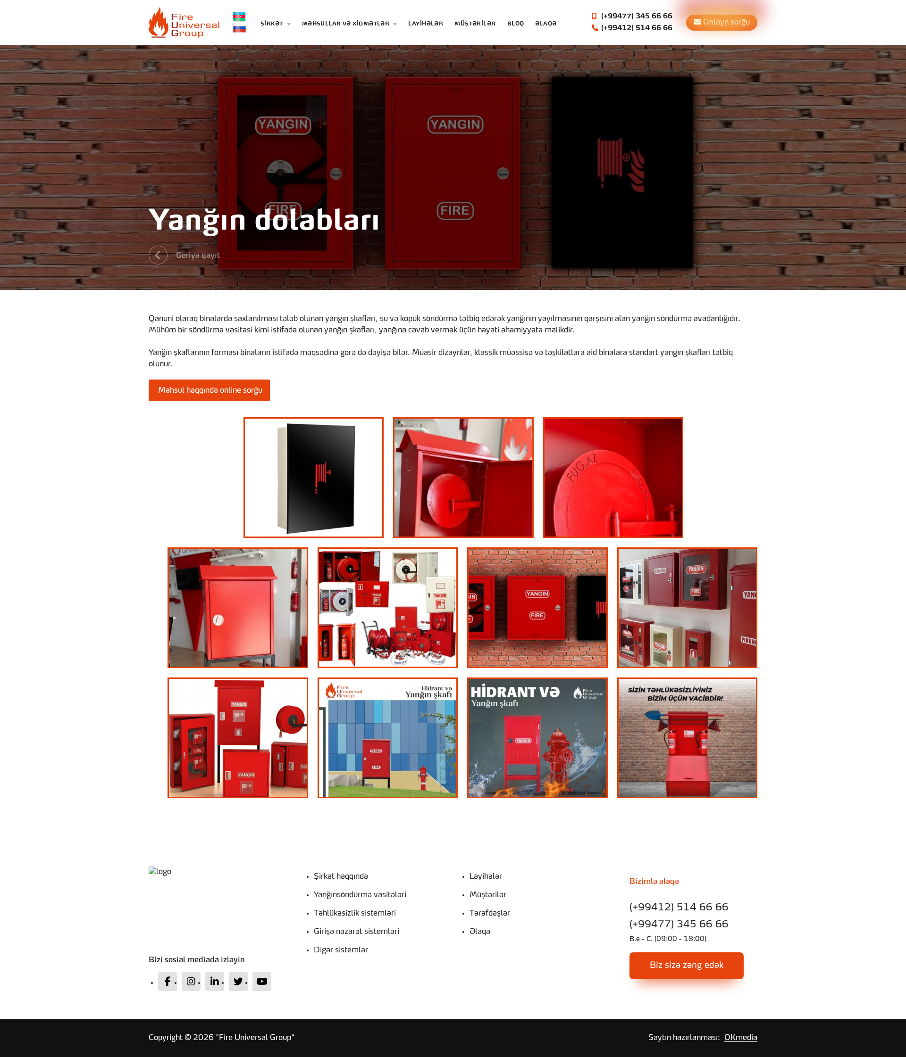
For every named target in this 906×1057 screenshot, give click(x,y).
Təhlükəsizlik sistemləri (355, 913)
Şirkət (271, 24)
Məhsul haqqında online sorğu (209, 391)
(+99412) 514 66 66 (635, 28)
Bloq (515, 24)
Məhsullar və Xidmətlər (346, 24)
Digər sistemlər (341, 950)
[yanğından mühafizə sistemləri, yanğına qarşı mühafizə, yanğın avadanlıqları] (219, 872)
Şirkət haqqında (341, 877)
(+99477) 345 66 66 (635, 16)
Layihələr (425, 24)
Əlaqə (545, 24)
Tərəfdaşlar (490, 913)
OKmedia (740, 1038)
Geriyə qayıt (198, 256)
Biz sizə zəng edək (687, 965)
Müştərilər (474, 24)
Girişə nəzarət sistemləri (356, 932)
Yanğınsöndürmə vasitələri (360, 895)
